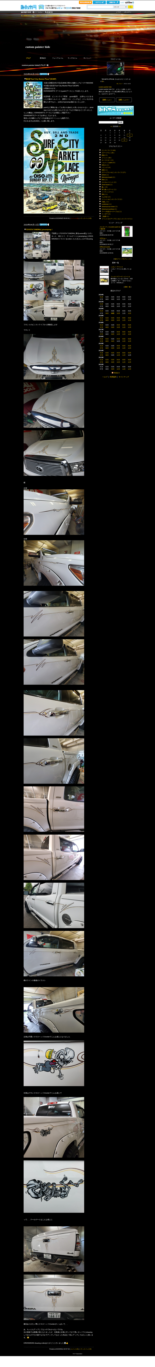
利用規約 (113, 377)
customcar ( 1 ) (106, 204)
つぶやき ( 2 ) (106, 197)
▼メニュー (87, 58)
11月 (123, 320)
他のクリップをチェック (122, 259)
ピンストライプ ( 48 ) (109, 150)
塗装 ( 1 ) (105, 170)
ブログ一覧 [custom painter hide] (50, 15)
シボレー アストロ (117, 267)
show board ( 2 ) (107, 185)
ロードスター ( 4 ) (107, 160)
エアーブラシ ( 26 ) (108, 153)
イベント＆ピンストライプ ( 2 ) (112, 199)
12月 (129, 313)
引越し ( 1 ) (105, 202)
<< (111, 126)
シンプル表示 (86, 68)
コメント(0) (74, 1349)
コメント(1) (74, 218)
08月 (107, 313)
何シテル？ (120, 83)
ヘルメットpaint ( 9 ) (108, 162)
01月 (101, 297)
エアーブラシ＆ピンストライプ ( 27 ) (114, 172)
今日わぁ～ (103, 238)
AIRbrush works (105, 247)
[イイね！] (43, 74)
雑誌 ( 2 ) (105, 155)
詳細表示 (79, 68)
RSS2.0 (117, 373)
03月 (112, 318)
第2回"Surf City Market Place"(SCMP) (41, 79)
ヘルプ (122, 2)
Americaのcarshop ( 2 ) (109, 209)
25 (124, 140)
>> (120, 126)
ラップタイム (72, 58)
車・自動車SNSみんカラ (28, 15)
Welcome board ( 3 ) (108, 177)
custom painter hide (37, 47)
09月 (112, 313)
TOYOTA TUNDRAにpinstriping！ (39, 229)
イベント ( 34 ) (106, 158)
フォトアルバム (57, 58)
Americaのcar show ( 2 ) (109, 206)
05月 (123, 318)
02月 (107, 318)
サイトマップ (124, 377)
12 (129, 135)
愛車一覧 (127, 287)
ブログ (38, 15)
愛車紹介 (43, 58)
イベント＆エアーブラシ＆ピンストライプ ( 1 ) (117, 219)
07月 (101, 320)
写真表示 (93, 68)
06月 (129, 318)
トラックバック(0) (85, 218)
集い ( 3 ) (105, 187)
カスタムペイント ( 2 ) (109, 182)
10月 (118, 313)
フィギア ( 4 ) (106, 214)
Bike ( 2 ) (105, 180)
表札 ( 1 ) (105, 194)
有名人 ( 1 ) (105, 165)
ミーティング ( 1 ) (107, 192)
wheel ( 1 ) (105, 175)
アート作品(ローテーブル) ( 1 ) (112, 211)
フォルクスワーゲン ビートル (120, 276)
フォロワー (124, 100)
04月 (118, 318)
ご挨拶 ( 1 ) (105, 216)
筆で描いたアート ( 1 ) (109, 189)
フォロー (107, 100)
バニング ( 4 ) (106, 167)
